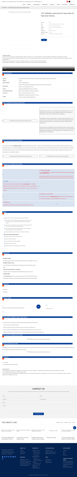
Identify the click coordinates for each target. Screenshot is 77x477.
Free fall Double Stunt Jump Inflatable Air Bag (22, 438)
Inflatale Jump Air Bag (51, 437)
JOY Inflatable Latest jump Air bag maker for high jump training (18, 7)
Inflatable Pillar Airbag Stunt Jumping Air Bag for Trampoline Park (38, 438)
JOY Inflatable (4, 7)
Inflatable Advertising (59, 422)
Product (73, 422)
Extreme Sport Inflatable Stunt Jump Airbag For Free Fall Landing (8, 438)
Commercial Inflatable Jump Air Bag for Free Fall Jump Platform (68, 438)
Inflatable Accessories (67, 422)
